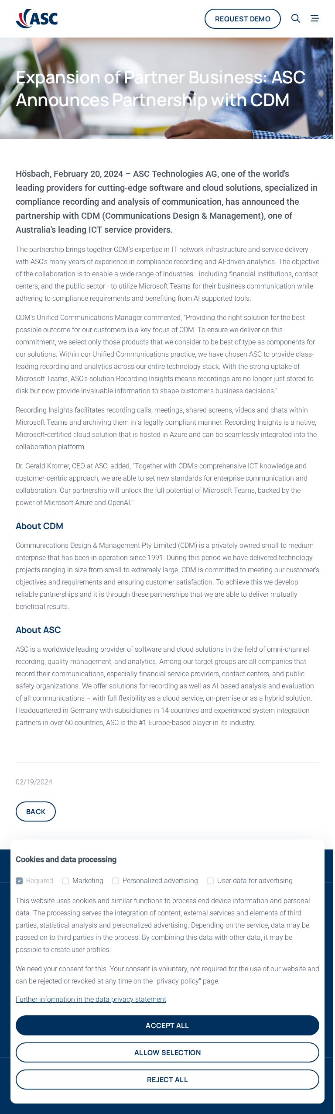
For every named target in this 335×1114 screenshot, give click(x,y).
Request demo (242, 19)
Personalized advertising (160, 881)
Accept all (167, 1025)
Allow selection (167, 1052)
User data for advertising (255, 881)
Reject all (167, 1079)
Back (35, 811)
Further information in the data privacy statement (91, 999)
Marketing (87, 881)
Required (39, 881)
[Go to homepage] (37, 18)
